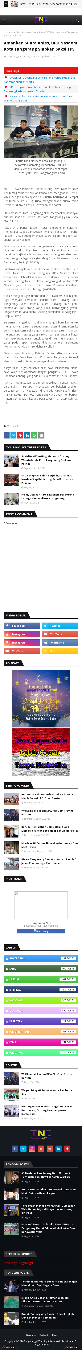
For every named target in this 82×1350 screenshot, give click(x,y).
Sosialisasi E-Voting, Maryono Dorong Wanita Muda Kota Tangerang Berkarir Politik (46, 460)
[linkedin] (58, 1149)
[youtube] (60, 634)
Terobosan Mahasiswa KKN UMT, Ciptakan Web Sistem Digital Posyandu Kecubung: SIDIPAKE (48, 1209)
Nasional (37, 1000)
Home (7, 32)
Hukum (37, 979)
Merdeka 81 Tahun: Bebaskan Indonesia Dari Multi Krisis (49, 845)
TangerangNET (32, 1341)
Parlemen (37, 1021)
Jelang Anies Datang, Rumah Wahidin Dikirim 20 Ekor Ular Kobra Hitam (45, 1299)
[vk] (60, 642)
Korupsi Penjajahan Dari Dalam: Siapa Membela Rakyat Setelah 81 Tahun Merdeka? (49, 828)
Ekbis (37, 968)
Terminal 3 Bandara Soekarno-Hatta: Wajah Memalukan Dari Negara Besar (49, 1283)
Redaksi (43, 1335)
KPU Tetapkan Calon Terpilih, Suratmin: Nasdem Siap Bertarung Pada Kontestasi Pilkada (47, 479)
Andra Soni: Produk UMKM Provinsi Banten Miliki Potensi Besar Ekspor (48, 1191)
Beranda (31, 1335)
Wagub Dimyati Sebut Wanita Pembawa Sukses (46, 1092)
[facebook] (22, 626)
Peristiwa (37, 1052)
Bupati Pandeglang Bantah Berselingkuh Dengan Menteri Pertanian (47, 1315)
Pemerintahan (37, 1031)
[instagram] (22, 634)
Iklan (54, 1335)
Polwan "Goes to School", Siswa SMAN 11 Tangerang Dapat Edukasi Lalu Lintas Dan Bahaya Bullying (48, 1228)
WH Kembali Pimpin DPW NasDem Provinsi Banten (47, 812)
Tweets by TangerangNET (20, 1263)
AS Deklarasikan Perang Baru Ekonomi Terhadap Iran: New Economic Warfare (46, 1175)
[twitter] (60, 626)
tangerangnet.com (16, 56)
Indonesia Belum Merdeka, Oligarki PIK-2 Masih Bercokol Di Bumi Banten (47, 796)
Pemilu (16, 32)
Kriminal (37, 989)
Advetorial (37, 958)
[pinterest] (67, 1149)
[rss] (60, 651)
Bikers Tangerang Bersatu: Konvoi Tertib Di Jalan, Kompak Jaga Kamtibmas (49, 861)
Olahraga (37, 1010)
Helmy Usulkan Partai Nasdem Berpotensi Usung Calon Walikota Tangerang (48, 496)
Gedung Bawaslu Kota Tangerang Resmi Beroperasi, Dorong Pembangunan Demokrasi (46, 1110)
